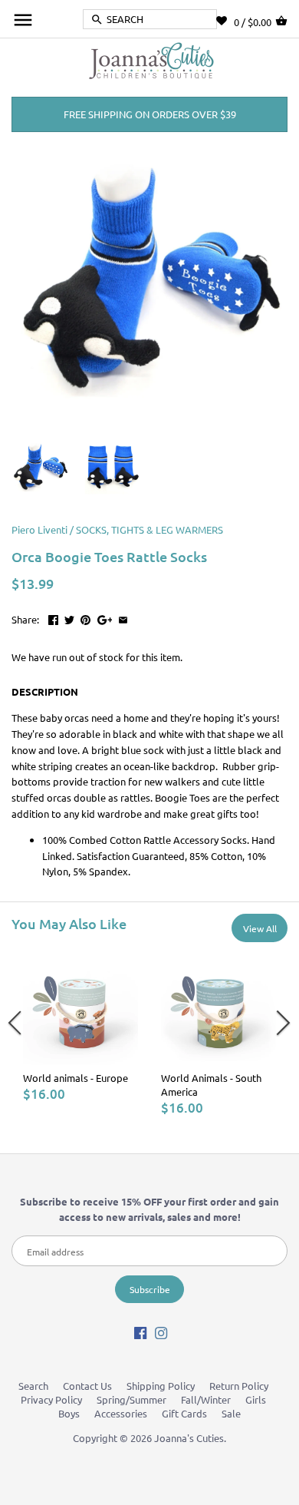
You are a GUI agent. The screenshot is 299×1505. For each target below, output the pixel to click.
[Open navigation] (23, 19)
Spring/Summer (131, 1399)
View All (260, 928)
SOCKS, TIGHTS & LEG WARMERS (149, 529)
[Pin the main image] (85, 617)
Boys (69, 1413)
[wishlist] (225, 21)
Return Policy (238, 1385)
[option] (81, 1026)
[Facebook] (140, 1332)
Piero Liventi (39, 529)
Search (33, 1385)
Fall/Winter (206, 1399)
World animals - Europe (75, 1077)
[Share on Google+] (105, 617)
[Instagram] (161, 1332)
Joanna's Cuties (189, 1437)
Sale (231, 1413)
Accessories (120, 1413)
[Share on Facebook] (53, 617)
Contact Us (87, 1385)
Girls (255, 1399)
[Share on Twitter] (69, 617)
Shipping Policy (161, 1385)
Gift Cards (184, 1413)
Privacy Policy (51, 1399)
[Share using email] (123, 617)
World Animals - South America (211, 1084)
